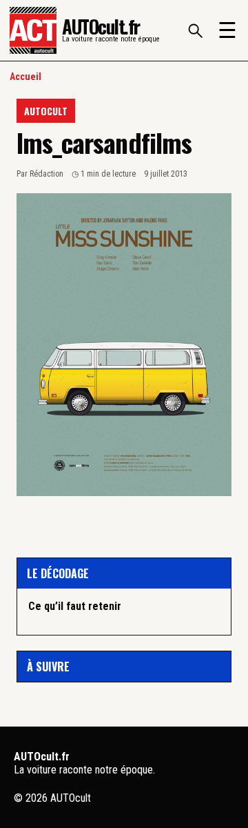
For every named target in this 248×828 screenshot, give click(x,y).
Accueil (25, 76)
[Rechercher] (195, 30)
